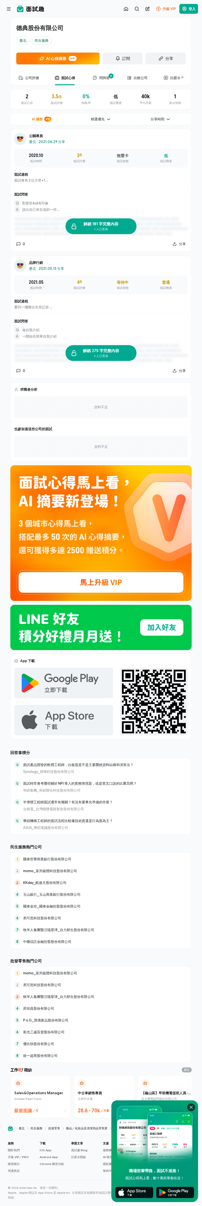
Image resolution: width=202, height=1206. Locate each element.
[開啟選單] (9, 9)
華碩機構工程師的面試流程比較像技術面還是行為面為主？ (68, 821)
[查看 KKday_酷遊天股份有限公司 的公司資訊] (101, 883)
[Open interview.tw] (10, 1128)
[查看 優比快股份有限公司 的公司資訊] (101, 1044)
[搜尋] (137, 9)
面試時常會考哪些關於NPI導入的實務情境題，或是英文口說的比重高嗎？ (80, 783)
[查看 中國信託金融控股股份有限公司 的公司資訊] (101, 942)
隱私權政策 (110, 1164)
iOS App (45, 1150)
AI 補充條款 (110, 1157)
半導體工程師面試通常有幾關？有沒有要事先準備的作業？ (68, 802)
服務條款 (109, 1150)
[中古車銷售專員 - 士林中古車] (104, 1096)
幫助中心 (109, 1171)
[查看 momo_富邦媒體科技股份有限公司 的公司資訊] (101, 871)
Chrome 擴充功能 (52, 1164)
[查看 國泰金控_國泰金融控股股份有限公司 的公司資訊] (101, 906)
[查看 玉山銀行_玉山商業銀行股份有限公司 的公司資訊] (101, 894)
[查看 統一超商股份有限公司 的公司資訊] (101, 1056)
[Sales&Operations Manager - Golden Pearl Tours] (40, 1096)
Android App (49, 1157)
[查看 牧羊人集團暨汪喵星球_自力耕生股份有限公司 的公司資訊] (101, 930)
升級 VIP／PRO (18, 1157)
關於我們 (14, 1150)
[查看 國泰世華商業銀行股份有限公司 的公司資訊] (101, 859)
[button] (22, 1157)
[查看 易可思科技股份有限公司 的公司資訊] (101, 918)
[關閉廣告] (191, 1107)
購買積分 (14, 1164)
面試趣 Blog (79, 1150)
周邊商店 (14, 1171)
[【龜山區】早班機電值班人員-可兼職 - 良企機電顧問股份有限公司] (167, 1096)
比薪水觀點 (78, 1157)
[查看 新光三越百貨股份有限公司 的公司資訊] (101, 1032)
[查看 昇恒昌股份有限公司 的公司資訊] (101, 1008)
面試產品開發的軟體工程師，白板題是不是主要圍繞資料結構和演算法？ (78, 765)
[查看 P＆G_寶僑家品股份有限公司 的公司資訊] (101, 1020)
